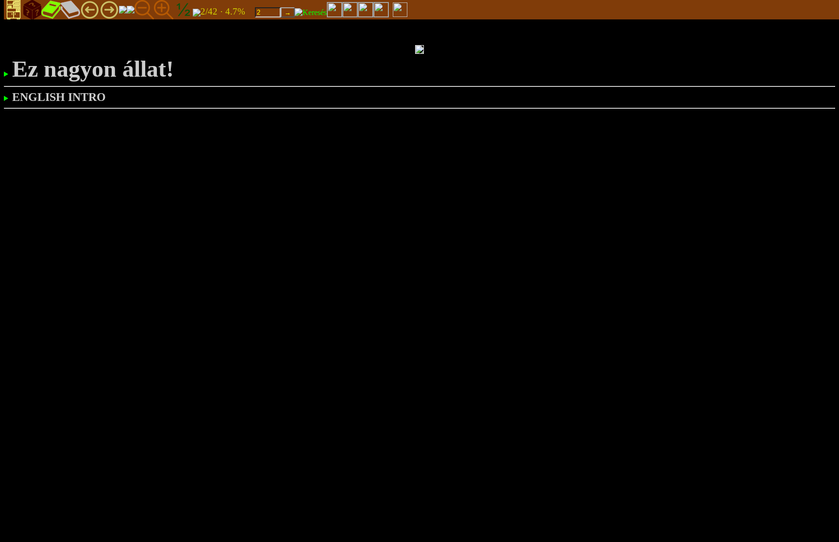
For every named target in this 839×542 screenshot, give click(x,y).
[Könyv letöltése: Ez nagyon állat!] (197, 12)
